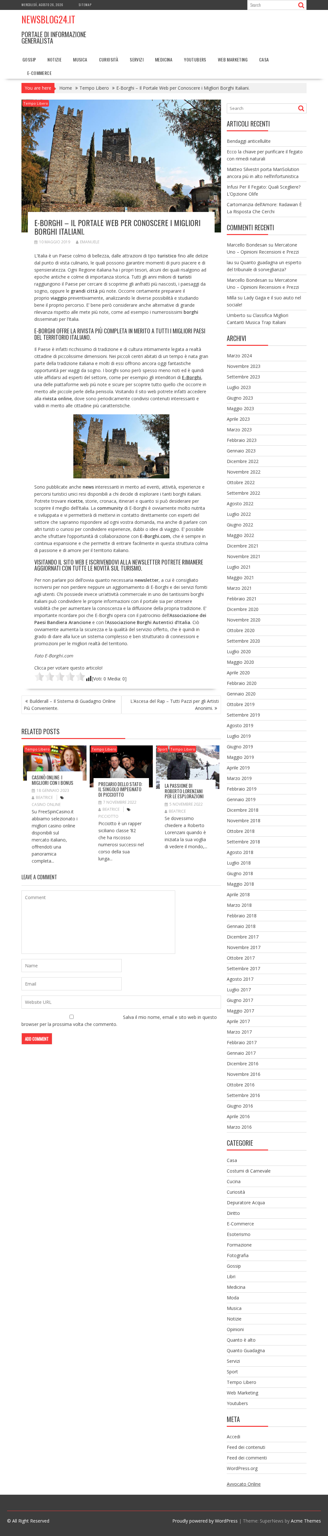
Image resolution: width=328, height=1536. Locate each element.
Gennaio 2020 (241, 694)
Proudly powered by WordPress (205, 1521)
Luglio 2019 (239, 736)
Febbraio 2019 (242, 789)
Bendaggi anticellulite (249, 141)
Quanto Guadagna (246, 1350)
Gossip (29, 59)
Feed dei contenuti (246, 1447)
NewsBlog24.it (48, 19)
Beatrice (44, 797)
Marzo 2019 (239, 778)
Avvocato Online (244, 1484)
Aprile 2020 (238, 673)
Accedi (233, 1437)
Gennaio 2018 (241, 926)
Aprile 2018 (238, 894)
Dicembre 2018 (242, 810)
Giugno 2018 (240, 873)
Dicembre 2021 (242, 546)
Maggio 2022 (240, 535)
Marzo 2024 (239, 356)
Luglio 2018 (239, 863)
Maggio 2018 (240, 884)
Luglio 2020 (239, 651)
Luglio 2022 (239, 514)
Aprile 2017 (238, 1021)
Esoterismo (238, 1234)
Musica (80, 59)
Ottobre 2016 (241, 1085)
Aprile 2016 (238, 1116)
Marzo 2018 (239, 905)
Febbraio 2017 (242, 1042)
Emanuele (89, 242)
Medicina (163, 59)
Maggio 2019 (240, 757)
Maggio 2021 (240, 577)
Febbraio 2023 (242, 440)
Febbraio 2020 (242, 683)
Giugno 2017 (240, 1000)
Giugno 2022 (240, 525)
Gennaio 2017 (241, 1053)
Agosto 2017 (240, 979)
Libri (231, 1276)
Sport (162, 749)
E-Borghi (191, 377)
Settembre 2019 (243, 715)
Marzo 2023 (239, 430)
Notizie (54, 59)
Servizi (137, 59)
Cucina (234, 1181)
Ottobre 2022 (241, 482)
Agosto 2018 (240, 852)
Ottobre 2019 (241, 704)
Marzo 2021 (239, 588)
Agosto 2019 (240, 725)
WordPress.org (242, 1468)
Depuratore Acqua (246, 1202)
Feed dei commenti (247, 1458)
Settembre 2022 (243, 493)
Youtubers (195, 59)
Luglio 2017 (239, 990)
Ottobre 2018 (241, 831)
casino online (46, 804)
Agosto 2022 (240, 503)
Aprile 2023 (238, 419)
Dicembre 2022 (242, 461)
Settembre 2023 (243, 377)
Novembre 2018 (243, 820)
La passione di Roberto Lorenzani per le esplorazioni (184, 791)
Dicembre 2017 (242, 937)
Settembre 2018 (243, 842)
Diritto (233, 1213)
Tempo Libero (35, 103)
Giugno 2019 (240, 747)
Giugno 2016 (240, 1106)
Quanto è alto (241, 1340)
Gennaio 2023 (241, 451)
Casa (264, 59)
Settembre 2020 (243, 641)
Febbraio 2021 (242, 599)
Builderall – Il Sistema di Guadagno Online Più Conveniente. (70, 704)
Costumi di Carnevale (249, 1171)
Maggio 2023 (240, 408)
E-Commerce (39, 72)
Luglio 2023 (239, 387)
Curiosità (109, 59)
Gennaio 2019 (241, 799)
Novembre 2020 (243, 620)
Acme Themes (306, 1521)
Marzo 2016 (239, 1127)
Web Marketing (233, 59)
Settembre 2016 (243, 1095)
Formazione (239, 1245)
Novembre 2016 (243, 1074)
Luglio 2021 (239, 567)
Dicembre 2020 (242, 609)
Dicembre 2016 (242, 1064)
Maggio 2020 (240, 662)
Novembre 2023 (243, 366)
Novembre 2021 (243, 556)
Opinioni (235, 1329)
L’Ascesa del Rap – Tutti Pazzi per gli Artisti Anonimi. (174, 704)
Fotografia (238, 1255)
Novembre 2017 (243, 947)
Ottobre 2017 (241, 958)
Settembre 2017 (243, 968)
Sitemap (85, 4)
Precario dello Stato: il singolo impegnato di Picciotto (120, 789)
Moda (233, 1298)
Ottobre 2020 (241, 630)
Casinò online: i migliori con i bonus (52, 780)
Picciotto (108, 816)
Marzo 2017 (239, 1032)
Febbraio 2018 (242, 916)
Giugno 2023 (240, 398)
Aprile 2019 (238, 768)
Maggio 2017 (240, 1011)
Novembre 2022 (243, 472)
